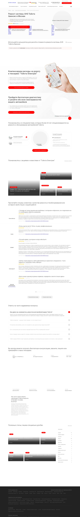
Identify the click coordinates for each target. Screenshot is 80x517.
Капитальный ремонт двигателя (14, 498)
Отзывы (24, 509)
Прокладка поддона (39, 502)
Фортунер (10, 491)
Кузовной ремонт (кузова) (58, 500)
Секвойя (26, 493)
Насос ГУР (46, 502)
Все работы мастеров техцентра (48, 509)
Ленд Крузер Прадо (49, 491)
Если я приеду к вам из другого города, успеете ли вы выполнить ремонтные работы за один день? (35, 334)
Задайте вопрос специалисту (40, 150)
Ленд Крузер (25, 491)
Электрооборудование (46, 498)
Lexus (64, 502)
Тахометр (65, 436)
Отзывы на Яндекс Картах (32, 509)
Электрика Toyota (36, 498)
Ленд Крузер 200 (40, 491)
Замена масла (65, 462)
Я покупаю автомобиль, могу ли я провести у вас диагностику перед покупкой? (30, 325)
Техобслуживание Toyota (27, 498)
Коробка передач (65, 434)
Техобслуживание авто (13, 490)
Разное (65, 438)
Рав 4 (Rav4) (21, 493)
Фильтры (65, 458)
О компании (10, 507)
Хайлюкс (20, 491)
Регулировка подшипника (13, 503)
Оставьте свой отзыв (47, 297)
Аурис (64, 493)
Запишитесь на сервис (56, 3)
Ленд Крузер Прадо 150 (13, 493)
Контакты (58, 509)
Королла (54, 493)
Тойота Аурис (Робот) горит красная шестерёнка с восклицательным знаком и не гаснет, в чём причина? (36, 339)
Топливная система (30, 500)
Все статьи (70, 425)
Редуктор (32, 502)
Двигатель (65, 442)
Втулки (65, 452)
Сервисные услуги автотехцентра (15, 497)
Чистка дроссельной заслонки (56, 502)
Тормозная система (12, 500)
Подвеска (65, 448)
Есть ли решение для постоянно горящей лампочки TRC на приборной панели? (29, 329)
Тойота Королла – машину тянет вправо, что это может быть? (25, 320)
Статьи (39, 509)
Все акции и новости (68, 160)
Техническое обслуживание (65, 460)
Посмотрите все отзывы (33, 297)
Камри (50, 493)
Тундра (30, 493)
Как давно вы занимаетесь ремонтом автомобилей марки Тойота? (31, 312)
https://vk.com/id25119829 (12, 286)
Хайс (42, 493)
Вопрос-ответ (18, 509)
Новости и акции (11, 509)
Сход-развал (49, 500)
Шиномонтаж (64, 498)
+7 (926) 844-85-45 (55, 2)
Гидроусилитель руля (65, 450)
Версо (58, 493)
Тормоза (65, 446)
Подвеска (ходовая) (21, 500)
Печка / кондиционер (65, 444)
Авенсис (46, 493)
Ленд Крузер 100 (32, 491)
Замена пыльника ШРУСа (13, 502)
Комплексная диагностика (40, 500)
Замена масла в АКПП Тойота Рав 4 (27, 503)
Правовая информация (13, 515)
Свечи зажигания (65, 454)
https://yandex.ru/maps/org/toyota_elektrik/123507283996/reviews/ (36, 255)
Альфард (38, 493)
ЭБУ (65, 456)
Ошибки (65, 432)
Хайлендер (15, 491)
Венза (34, 493)
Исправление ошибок (56, 498)
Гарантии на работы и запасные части (16, 511)
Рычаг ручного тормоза (24, 502)
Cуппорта (65, 440)
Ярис (61, 493)
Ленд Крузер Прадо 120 (58, 491)
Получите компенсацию (21, 87)
